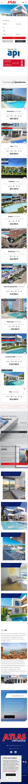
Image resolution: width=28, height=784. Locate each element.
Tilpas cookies (10, 778)
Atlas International (11, 2)
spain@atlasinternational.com (14, 745)
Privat (24, 775)
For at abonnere (14, 432)
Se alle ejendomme (14, 406)
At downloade (14, 463)
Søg (14, 37)
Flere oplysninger (11, 771)
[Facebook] (12, 752)
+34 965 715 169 (15, 748)
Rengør (7, 41)
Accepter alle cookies (11, 774)
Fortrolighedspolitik (12, 427)
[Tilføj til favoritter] (24, 108)
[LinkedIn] (16, 752)
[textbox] (14, 20)
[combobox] (14, 21)
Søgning (20, 41)
